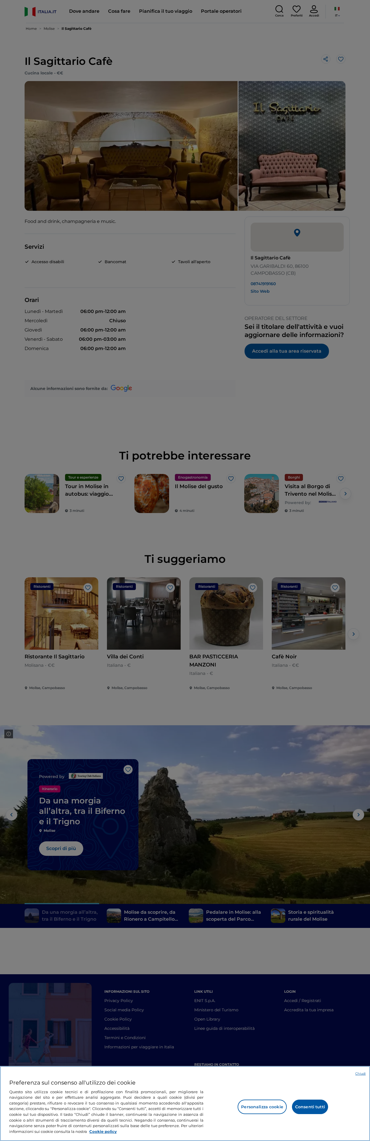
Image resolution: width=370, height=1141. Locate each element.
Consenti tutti (310, 1106)
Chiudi (360, 1074)
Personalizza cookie (262, 1106)
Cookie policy (103, 1131)
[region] (185, 1103)
